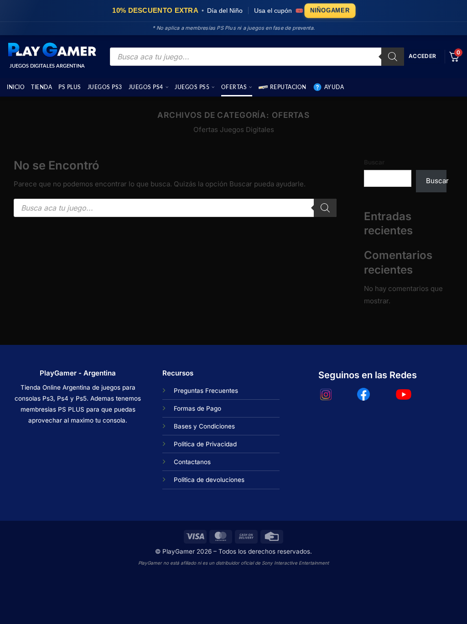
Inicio (16, 87)
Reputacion (288, 87)
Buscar (374, 162)
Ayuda (334, 87)
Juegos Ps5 (192, 87)
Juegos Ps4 (146, 87)
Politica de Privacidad (205, 444)
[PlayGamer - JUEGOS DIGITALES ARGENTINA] (51, 50)
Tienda (41, 87)
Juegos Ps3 (105, 87)
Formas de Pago (197, 408)
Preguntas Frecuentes (206, 390)
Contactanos (192, 461)
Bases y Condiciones (204, 426)
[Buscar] (392, 57)
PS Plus (69, 87)
